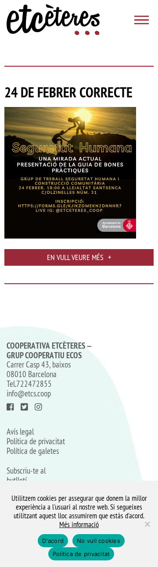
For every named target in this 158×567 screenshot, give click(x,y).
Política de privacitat (36, 441)
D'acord (53, 540)
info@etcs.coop (29, 393)
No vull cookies (98, 540)
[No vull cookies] (147, 524)
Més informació (79, 524)
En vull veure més (79, 257)
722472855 (34, 383)
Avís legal (20, 432)
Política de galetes (33, 451)
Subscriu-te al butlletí (26, 475)
